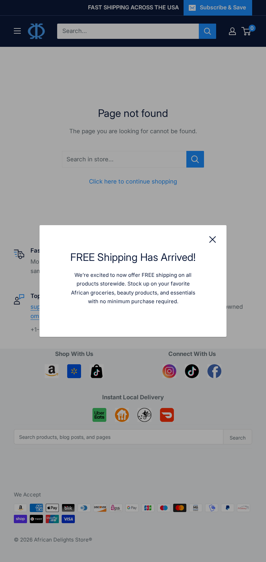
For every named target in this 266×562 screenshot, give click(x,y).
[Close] (212, 239)
